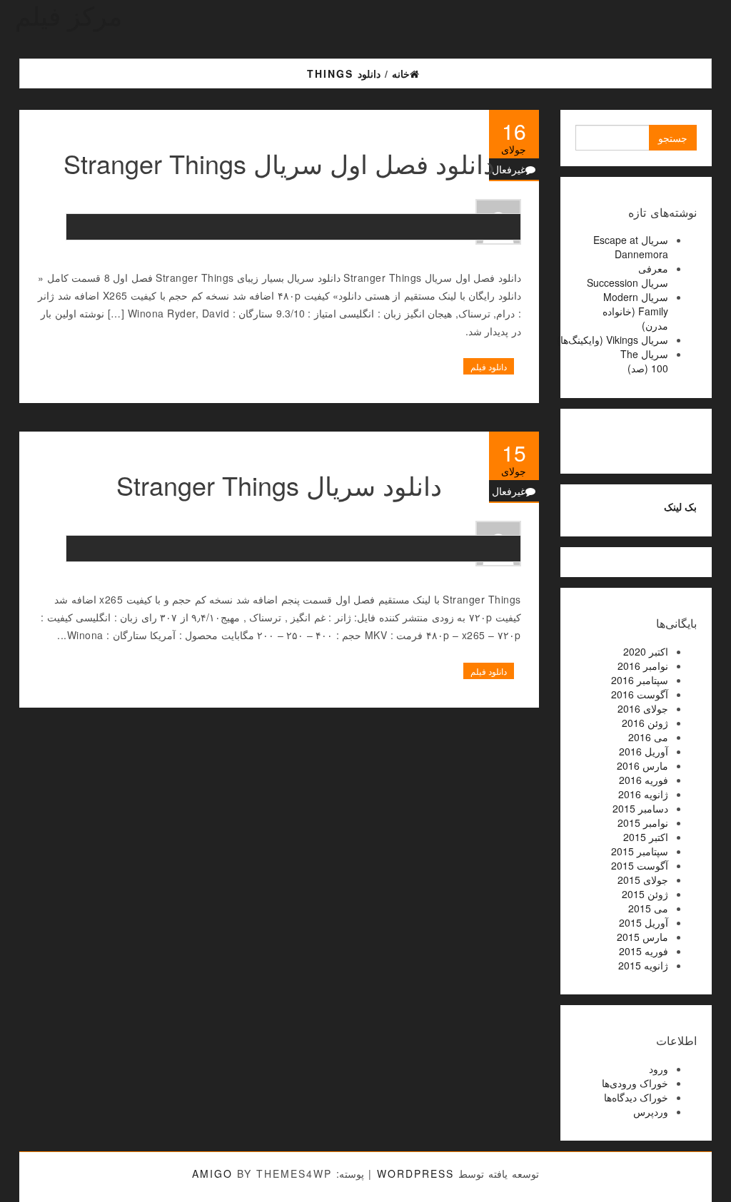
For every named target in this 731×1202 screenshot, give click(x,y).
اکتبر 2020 (645, 651)
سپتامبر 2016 (639, 680)
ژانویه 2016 (643, 794)
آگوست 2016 (639, 694)
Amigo (212, 1173)
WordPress (415, 1173)
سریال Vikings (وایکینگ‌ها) (612, 339)
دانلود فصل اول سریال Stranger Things (279, 163)
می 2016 (648, 737)
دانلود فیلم (488, 366)
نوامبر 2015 (642, 822)
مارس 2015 (642, 936)
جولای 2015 (642, 879)
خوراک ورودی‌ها (635, 1083)
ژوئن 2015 (645, 894)
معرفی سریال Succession (627, 275)
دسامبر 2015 (640, 808)
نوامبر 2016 (642, 665)
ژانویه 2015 (643, 965)
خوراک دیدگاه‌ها (636, 1097)
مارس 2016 (642, 765)
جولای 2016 (642, 708)
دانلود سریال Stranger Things (279, 485)
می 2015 (648, 908)
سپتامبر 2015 (639, 851)
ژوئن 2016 (645, 722)
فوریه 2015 (643, 951)
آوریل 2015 (643, 922)
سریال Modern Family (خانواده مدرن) (635, 311)
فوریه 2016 (643, 780)
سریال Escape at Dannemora (630, 247)
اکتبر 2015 (645, 837)
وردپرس (650, 1111)
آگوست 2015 (639, 865)
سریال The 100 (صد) (644, 361)
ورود (658, 1068)
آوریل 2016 (643, 751)
